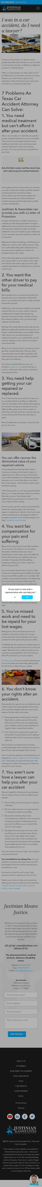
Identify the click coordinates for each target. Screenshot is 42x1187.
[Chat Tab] (21, 593)
